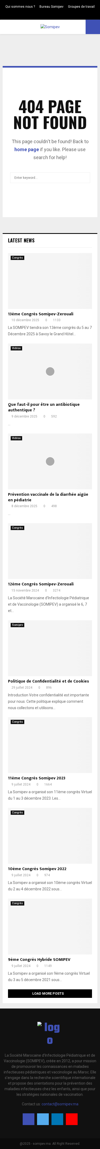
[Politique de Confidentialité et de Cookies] (50, 648)
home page (26, 149)
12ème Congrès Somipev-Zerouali (41, 584)
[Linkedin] (57, 1119)
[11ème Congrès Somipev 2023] (50, 745)
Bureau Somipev (51, 7)
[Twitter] (43, 1119)
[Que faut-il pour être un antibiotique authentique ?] (50, 371)
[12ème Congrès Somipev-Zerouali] (50, 551)
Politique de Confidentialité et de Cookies (48, 681)
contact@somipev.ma (60, 1104)
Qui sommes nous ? (20, 7)
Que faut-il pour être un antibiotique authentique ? (44, 407)
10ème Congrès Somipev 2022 (37, 869)
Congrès (17, 257)
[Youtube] (72, 1119)
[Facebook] (28, 1119)
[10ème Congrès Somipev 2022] (50, 836)
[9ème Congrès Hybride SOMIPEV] (50, 926)
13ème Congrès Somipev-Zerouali (40, 314)
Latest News (21, 240)
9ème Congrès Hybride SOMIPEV (39, 959)
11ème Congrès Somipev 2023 (36, 778)
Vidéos (16, 348)
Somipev (17, 624)
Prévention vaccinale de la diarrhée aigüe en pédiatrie (48, 497)
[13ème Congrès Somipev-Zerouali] (50, 281)
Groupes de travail (81, 7)
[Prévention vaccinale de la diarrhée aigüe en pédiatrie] (50, 461)
